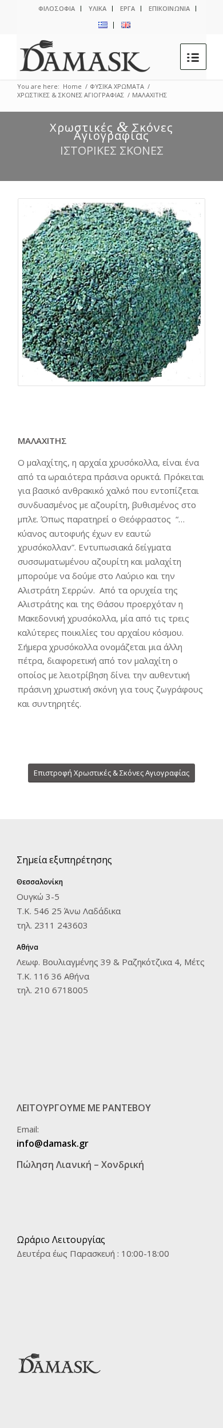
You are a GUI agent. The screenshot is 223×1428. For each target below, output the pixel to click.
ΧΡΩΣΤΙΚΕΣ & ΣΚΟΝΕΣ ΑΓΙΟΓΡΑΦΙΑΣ (70, 95)
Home (72, 86)
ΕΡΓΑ (127, 8)
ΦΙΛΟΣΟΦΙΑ (56, 8)
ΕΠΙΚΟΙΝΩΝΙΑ (169, 8)
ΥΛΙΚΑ (97, 8)
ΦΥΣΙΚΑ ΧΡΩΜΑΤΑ (117, 86)
